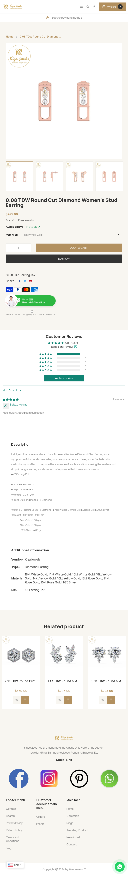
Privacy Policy (14, 823)
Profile (40, 824)
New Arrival (73, 837)
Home (10, 36)
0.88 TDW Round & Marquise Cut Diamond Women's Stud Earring (107, 681)
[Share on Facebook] (19, 280)
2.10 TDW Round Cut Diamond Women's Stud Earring (21, 681)
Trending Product (77, 830)
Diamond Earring (36, 567)
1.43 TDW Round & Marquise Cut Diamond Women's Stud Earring (64, 681)
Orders (40, 817)
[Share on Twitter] (25, 280)
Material (12, 234)
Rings (69, 823)
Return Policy (14, 830)
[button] (45, 354)
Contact (11, 809)
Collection (72, 816)
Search (10, 816)
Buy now (64, 258)
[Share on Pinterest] (30, 280)
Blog (9, 848)
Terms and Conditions (12, 839)
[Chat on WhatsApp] (120, 867)
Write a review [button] (64, 378)
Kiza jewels (32, 559)
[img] (11, 399)
